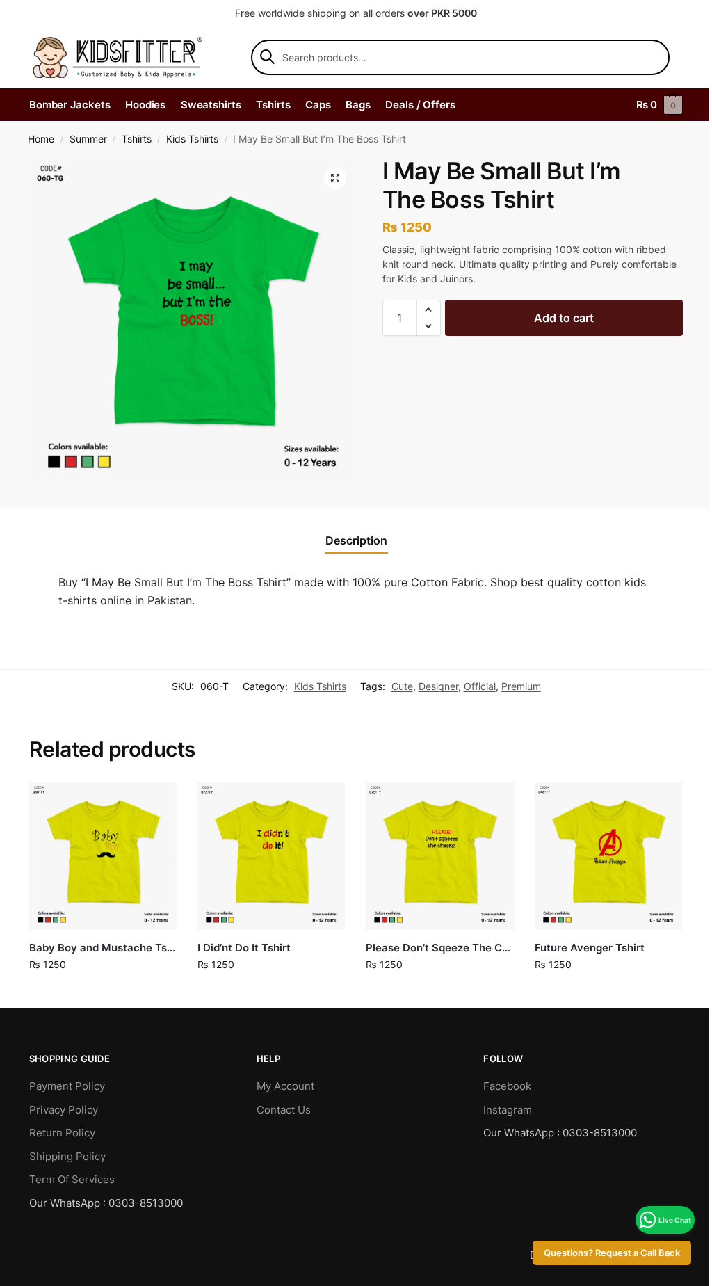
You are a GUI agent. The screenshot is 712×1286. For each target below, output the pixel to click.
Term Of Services (72, 1179)
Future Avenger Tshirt (590, 947)
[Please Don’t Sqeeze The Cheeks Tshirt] (439, 856)
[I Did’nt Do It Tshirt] (271, 856)
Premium (521, 686)
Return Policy (62, 1132)
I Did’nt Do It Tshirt (244, 947)
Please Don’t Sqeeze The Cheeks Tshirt (439, 947)
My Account (285, 1086)
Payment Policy (67, 1086)
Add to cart (564, 318)
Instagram (507, 1109)
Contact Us (284, 1109)
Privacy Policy (63, 1109)
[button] (335, 178)
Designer (438, 686)
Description (356, 540)
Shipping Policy (67, 1156)
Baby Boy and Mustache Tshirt (103, 947)
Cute (402, 686)
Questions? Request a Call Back (601, 1253)
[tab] (356, 540)
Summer (88, 139)
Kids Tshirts (192, 139)
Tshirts (137, 139)
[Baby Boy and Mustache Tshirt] (103, 856)
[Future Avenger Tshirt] (608, 856)
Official (480, 686)
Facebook (507, 1086)
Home (41, 139)
